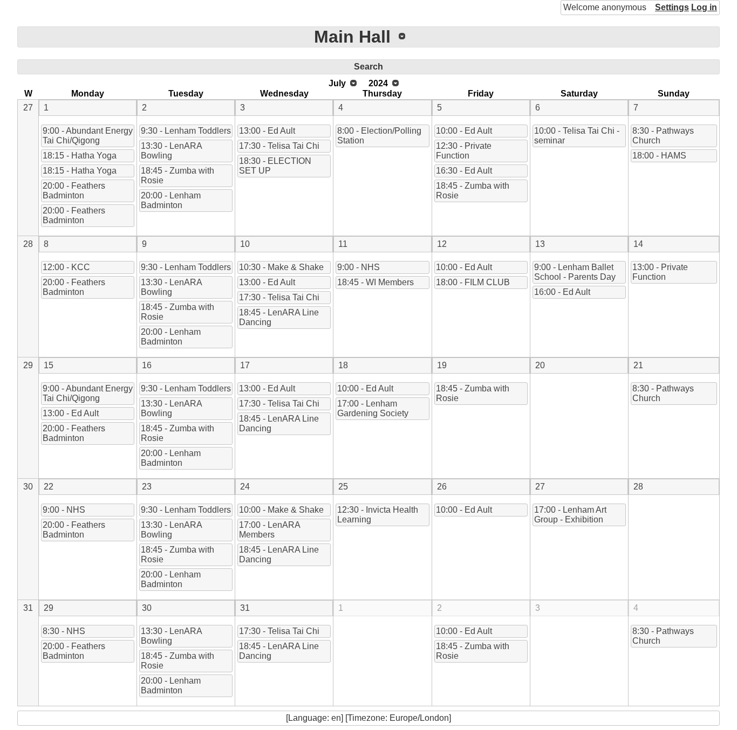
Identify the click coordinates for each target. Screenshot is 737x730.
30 (28, 486)
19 (442, 365)
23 (147, 486)
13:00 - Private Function (660, 272)
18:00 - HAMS (659, 155)
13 (540, 244)
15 (48, 365)
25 (343, 486)
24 (245, 486)
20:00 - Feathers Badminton (74, 190)
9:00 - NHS (358, 267)
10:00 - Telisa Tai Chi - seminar (576, 135)
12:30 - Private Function (464, 150)
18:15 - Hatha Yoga (80, 155)
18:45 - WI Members (375, 282)
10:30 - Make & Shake (281, 267)
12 (442, 244)
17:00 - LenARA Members (270, 529)
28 (28, 244)
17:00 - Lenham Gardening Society (372, 408)
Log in (704, 7)
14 (638, 244)
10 (245, 244)
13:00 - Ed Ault (267, 130)
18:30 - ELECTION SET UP (275, 165)
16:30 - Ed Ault (464, 170)
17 (245, 365)
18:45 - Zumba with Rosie (177, 175)
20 (540, 365)
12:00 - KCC (66, 267)
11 (342, 244)
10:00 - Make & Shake (281, 509)
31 (28, 607)
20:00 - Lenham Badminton (171, 200)
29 (28, 365)
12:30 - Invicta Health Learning (377, 514)
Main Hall (352, 36)
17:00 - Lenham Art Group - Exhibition (570, 514)
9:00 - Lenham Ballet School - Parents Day (575, 272)
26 (442, 486)
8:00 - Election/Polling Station (379, 135)
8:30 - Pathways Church (663, 135)
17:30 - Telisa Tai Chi (279, 145)
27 (28, 107)
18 (343, 365)
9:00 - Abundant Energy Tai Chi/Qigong (88, 135)
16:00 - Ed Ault (562, 292)
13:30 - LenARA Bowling (171, 150)
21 (638, 365)
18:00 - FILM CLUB (473, 282)
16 (147, 365)
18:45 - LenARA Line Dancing (279, 317)
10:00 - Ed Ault (464, 130)
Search (368, 66)
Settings (672, 7)
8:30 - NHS (64, 631)
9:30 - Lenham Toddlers (186, 130)
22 (48, 486)
